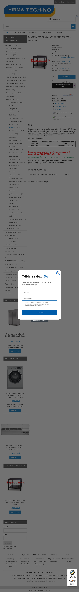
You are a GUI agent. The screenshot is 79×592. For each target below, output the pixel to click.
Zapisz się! (40, 312)
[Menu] (75, 570)
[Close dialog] (58, 273)
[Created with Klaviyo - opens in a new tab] (39, 321)
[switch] (72, 584)
